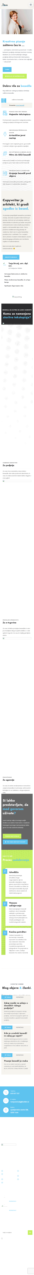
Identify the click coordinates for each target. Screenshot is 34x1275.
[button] (31, 4)
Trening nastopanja (8, 1175)
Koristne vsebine (25, 1176)
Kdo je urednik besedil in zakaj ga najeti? (15, 1034)
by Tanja (8, 997)
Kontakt (6, 1182)
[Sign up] (30, 1232)
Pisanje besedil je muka (16, 1060)
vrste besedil (20, 105)
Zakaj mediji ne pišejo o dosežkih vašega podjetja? (16, 1005)
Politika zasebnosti (11, 1270)
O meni (22, 1179)
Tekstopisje (24, 1171)
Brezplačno (8, 1179)
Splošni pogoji (24, 1270)
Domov (6, 1171)
